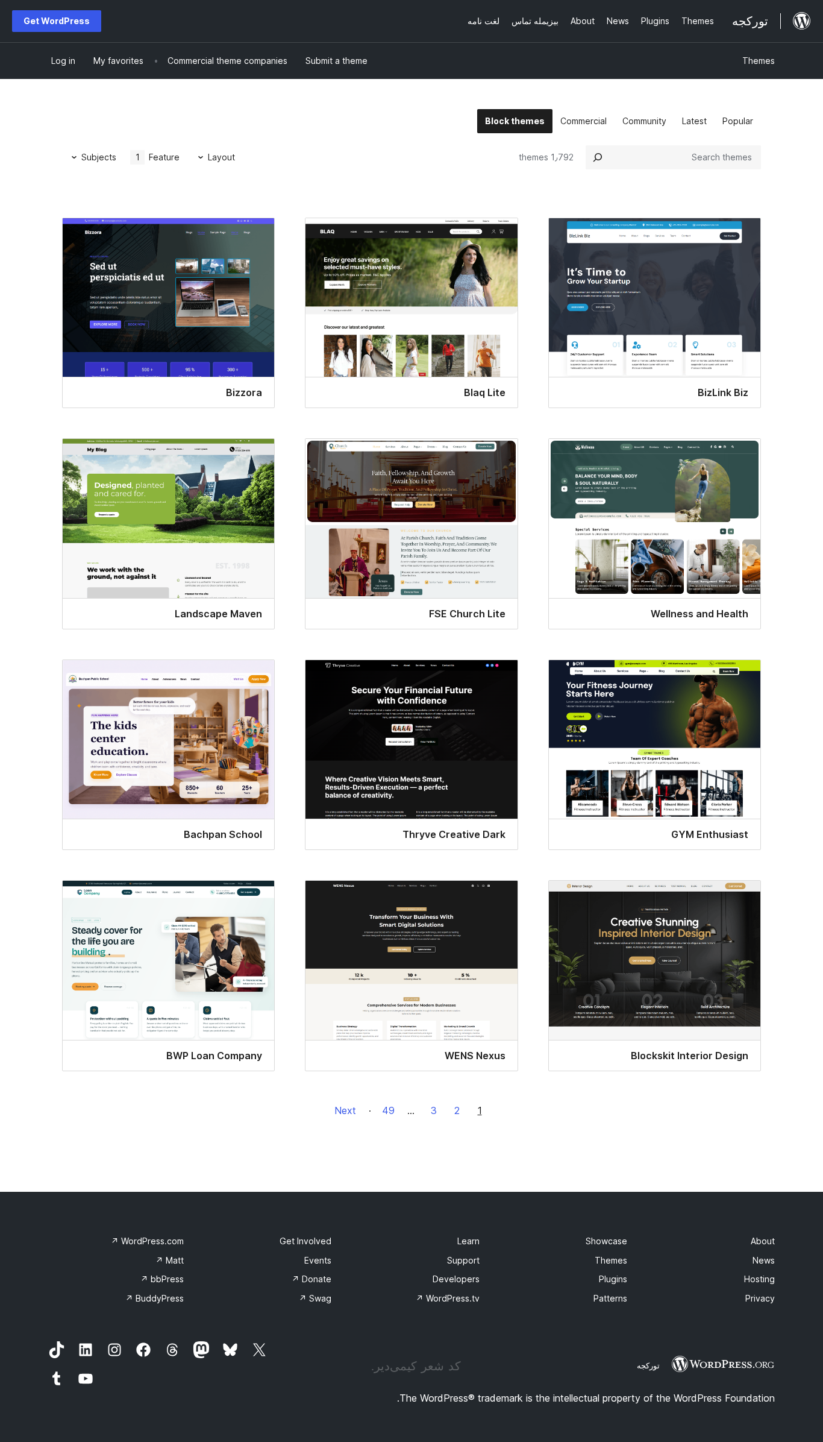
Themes (758, 60)
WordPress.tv (448, 1298)
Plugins (613, 1279)
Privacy (760, 1298)
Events (317, 1260)
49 (388, 1110)
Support (463, 1260)
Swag (315, 1298)
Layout (221, 157)
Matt (169, 1260)
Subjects (98, 157)
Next (345, 1110)
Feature (158, 157)
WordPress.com (147, 1241)
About (763, 1241)
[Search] (598, 157)
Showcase (606, 1241)
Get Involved (305, 1241)
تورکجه (648, 1365)
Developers (456, 1279)
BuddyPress (154, 1298)
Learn (468, 1241)
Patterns (610, 1298)
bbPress (162, 1279)
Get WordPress (56, 21)
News (764, 1260)
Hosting (759, 1279)
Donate (311, 1279)
